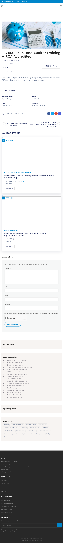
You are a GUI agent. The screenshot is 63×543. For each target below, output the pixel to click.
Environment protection (10, 427)
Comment (8, 268)
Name (7, 287)
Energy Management (14, 365)
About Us (4, 480)
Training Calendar (6, 512)
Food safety (23, 427)
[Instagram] (59, 1)
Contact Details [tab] (8, 90)
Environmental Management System (19, 367)
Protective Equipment (22, 434)
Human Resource (35, 427)
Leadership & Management (16, 381)
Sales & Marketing (13, 395)
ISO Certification (9, 172)
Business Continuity (14, 363)
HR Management (13, 372)
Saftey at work (50, 434)
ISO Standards (19, 114)
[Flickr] (52, 1)
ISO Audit (9, 114)
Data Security (43, 424)
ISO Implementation (7, 503)
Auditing (6, 424)
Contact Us (4, 489)
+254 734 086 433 (22, 1)
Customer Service (31, 424)
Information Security (14, 376)
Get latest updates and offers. (10, 521)
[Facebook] (48, 1)
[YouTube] (50, 1)
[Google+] (61, 1)
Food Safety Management (16, 369)
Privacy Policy (5, 483)
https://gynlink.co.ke (38, 105)
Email (7, 295)
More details (9, 188)
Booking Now (51, 65)
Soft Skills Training (13, 397)
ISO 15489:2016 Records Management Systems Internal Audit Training (29, 176)
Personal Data (32, 431)
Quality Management (9, 71)
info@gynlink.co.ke (7, 1)
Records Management (23, 172)
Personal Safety (8, 434)
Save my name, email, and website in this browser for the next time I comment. (32, 313)
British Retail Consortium (15, 360)
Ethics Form (4, 492)
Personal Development (15, 385)
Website (7, 304)
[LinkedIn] (54, 1)
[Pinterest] (56, 1)
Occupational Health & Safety (17, 383)
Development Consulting (8, 506)
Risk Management (13, 392)
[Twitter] (46, 1)
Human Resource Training (16, 374)
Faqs (2, 486)
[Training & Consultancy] (4, 6)
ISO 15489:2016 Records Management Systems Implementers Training (25, 234)
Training (6, 437)
